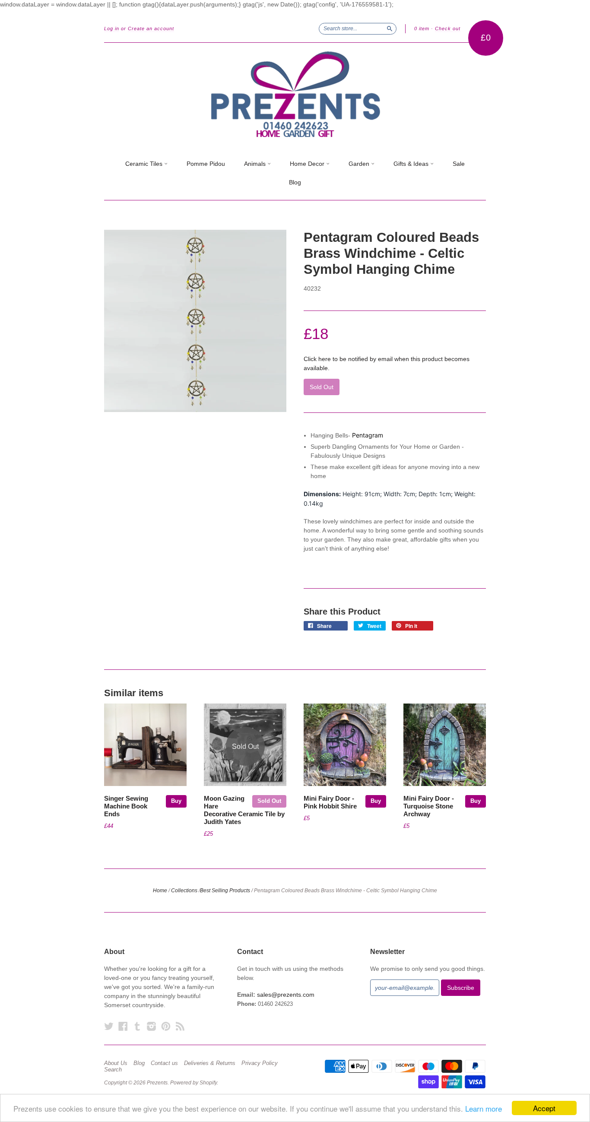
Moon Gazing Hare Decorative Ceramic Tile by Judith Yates (244, 810)
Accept (544, 1108)
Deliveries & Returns (209, 1063)
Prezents (157, 1083)
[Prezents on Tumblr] (137, 1026)
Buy (176, 801)
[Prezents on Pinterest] (166, 1026)
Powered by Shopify (193, 1083)
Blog (295, 182)
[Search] (389, 28)
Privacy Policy (259, 1063)
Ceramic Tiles (144, 163)
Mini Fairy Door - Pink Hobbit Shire (330, 802)
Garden (360, 163)
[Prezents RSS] (180, 1026)
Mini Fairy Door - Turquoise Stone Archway (428, 806)
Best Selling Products (225, 890)
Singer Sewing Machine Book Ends (126, 806)
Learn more (483, 1108)
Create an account (151, 28)
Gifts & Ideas (411, 163)
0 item (421, 28)
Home (160, 890)
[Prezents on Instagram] (151, 1026)
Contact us (164, 1063)
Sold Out (269, 801)
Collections (184, 890)
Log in (111, 28)
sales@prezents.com (285, 994)
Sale (459, 163)
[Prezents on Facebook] (123, 1026)
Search (113, 1070)
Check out (447, 28)
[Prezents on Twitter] (109, 1026)
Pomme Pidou (206, 163)
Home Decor (308, 163)
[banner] (295, 94)
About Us (115, 1063)
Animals (255, 163)
